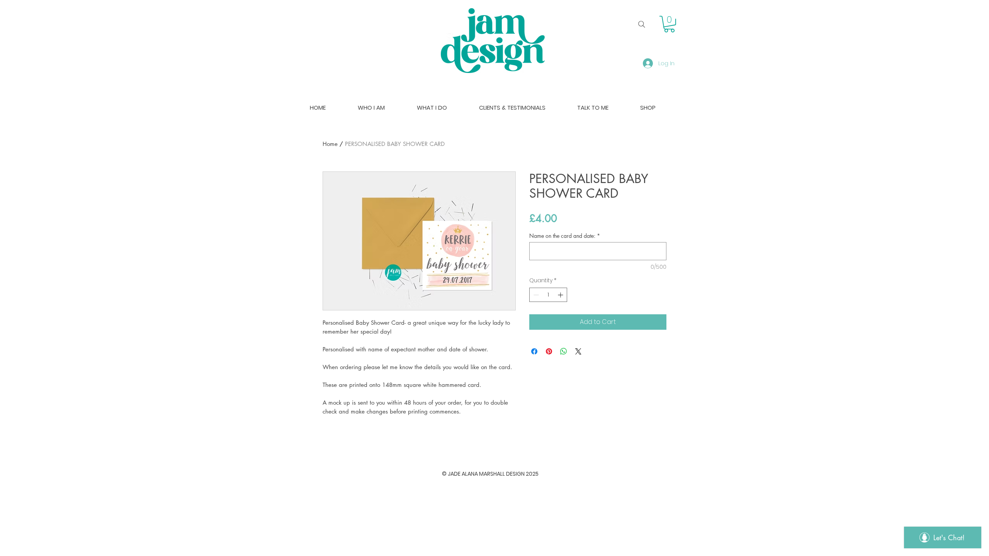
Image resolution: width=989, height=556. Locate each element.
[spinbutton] (548, 295)
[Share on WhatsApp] (563, 351)
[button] (669, 24)
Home (330, 143)
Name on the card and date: (564, 235)
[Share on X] (578, 351)
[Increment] (561, 295)
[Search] (642, 24)
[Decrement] (535, 295)
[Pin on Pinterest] (549, 351)
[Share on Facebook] (534, 351)
